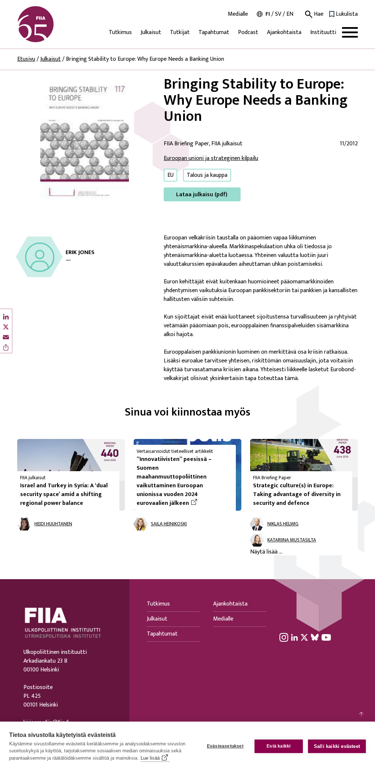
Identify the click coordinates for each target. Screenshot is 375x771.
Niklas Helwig (282, 524)
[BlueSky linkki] (315, 637)
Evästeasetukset (225, 746)
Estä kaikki (278, 746)
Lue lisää (150, 758)
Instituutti (323, 32)
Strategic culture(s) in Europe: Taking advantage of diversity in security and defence (297, 494)
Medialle (238, 14)
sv (278, 14)
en (289, 14)
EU (170, 175)
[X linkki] (304, 637)
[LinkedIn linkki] (294, 637)
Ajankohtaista (284, 32)
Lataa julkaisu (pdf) (201, 195)
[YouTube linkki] (326, 637)
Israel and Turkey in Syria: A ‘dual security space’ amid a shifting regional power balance (64, 494)
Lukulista (347, 14)
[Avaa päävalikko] (350, 32)
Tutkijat (180, 32)
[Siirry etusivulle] (52, 24)
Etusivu (26, 59)
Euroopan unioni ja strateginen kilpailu (211, 158)
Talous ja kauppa (207, 175)
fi (268, 14)
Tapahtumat (213, 32)
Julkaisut (151, 32)
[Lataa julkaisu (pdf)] (84, 139)
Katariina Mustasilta (291, 540)
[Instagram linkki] (283, 637)
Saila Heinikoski (169, 524)
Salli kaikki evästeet (337, 746)
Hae (317, 14)
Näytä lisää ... (266, 552)
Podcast (248, 32)
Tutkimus (120, 32)
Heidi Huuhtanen (53, 524)
